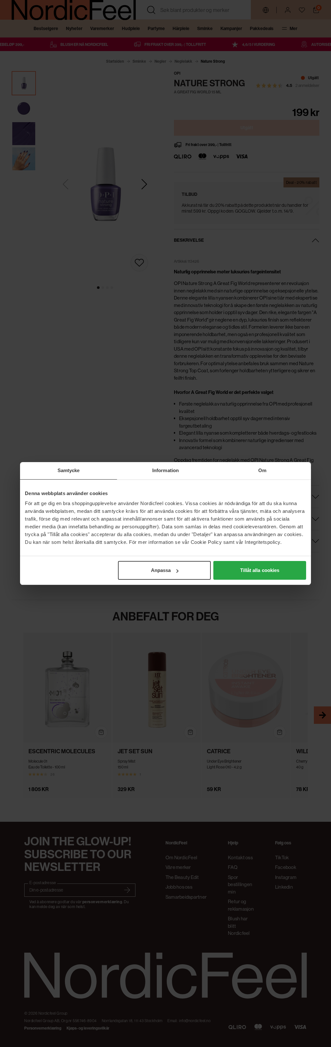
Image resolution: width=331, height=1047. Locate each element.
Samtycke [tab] (69, 470)
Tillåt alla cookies (260, 570)
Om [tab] (262, 470)
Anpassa (161, 570)
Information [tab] (165, 470)
